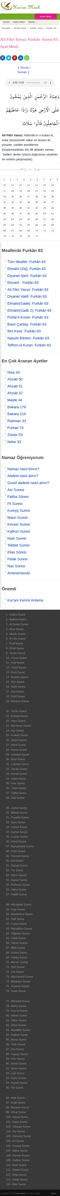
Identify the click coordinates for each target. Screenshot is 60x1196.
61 (20, 225)
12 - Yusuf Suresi (16, 667)
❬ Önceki (23, 67)
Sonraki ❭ (24, 72)
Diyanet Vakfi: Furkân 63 (27, 296)
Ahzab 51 (15, 386)
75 (20, 236)
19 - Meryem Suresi (17, 701)
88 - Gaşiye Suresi (17, 1054)
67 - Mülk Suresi (15, 947)
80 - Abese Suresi (16, 1015)
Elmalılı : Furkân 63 (22, 282)
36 (44, 202)
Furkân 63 (51, 28)
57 (44, 219)
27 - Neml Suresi (16, 744)
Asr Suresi (15, 490)
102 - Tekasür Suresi (18, 1126)
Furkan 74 (15, 428)
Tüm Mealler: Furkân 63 (26, 262)
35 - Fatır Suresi (15, 783)
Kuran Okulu (45, 16)
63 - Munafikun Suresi (19, 928)
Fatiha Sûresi (18, 497)
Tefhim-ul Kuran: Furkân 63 (29, 345)
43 (44, 208)
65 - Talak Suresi (16, 938)
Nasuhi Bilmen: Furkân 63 (28, 338)
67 (12, 230)
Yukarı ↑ (54, 1193)
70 (36, 230)
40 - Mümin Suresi (17, 812)
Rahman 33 (16, 421)
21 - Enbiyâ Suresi (17, 716)
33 (20, 202)
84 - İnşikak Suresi (17, 1034)
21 (36, 191)
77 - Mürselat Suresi (18, 1001)
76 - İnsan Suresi (16, 991)
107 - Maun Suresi (17, 1150)
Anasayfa (6, 28)
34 (28, 202)
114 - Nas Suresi (16, 1184)
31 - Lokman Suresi (17, 764)
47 (20, 213)
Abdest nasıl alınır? (22, 476)
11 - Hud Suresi (15, 662)
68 (20, 230)
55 (28, 219)
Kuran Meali (20, 1193)
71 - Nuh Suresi (15, 967)
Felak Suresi (17, 559)
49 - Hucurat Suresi (17, 856)
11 (12, 185)
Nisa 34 (13, 372)
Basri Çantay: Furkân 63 (26, 324)
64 (44, 225)
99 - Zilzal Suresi (16, 1112)
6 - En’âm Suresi (16, 638)
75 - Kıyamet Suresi (17, 986)
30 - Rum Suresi (15, 759)
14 (36, 185)
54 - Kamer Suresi (16, 880)
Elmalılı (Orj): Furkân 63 (26, 269)
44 (52, 208)
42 (36, 208)
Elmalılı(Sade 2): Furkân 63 (29, 310)
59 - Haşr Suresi (15, 909)
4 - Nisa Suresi (15, 629)
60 (12, 225)
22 (44, 191)
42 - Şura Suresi (15, 822)
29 (44, 196)
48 (28, 213)
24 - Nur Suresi (15, 730)
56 (36, 219)
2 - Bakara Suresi (16, 619)
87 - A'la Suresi (15, 1049)
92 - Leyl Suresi (15, 1073)
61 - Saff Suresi (15, 919)
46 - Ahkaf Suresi (16, 841)
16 (52, 185)
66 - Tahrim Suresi (17, 943)
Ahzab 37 (15, 393)
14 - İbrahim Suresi (17, 677)
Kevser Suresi (18, 524)
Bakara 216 (16, 414)
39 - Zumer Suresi (16, 808)
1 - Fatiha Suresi (16, 614)
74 (12, 236)
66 (4, 230)
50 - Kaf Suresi (15, 860)
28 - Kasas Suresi (16, 749)
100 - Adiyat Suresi (17, 1117)
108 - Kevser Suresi (17, 1155)
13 (28, 185)
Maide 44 (14, 400)
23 (52, 191)
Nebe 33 (14, 442)
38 (4, 208)
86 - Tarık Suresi (15, 1044)
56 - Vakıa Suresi (16, 889)
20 (28, 191)
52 (4, 219)
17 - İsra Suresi (15, 691)
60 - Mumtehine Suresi (19, 914)
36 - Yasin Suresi (16, 788)
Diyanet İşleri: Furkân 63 (26, 276)
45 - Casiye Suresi (17, 836)
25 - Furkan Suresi (17, 735)
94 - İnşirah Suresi (17, 1082)
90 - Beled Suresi (16, 1063)
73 (4, 236)
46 (12, 213)
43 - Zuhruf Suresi (16, 827)
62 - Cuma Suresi (16, 923)
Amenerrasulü (18, 573)
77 (36, 236)
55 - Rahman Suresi (18, 884)
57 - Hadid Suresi (16, 894)
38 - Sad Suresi (15, 797)
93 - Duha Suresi (16, 1078)
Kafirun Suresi (18, 531)
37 (52, 202)
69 (28, 230)
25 (12, 196)
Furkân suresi (36, 28)
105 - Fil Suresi (15, 1141)
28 (36, 196)
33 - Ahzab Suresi (16, 773)
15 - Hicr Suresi (15, 681)
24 (4, 196)
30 (52, 196)
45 (4, 213)
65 (52, 225)
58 (52, 219)
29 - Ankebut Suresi (17, 754)
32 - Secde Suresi (16, 769)
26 (20, 196)
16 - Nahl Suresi (15, 686)
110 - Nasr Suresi (16, 1165)
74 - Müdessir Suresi (18, 981)
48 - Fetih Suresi (16, 851)
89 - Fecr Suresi (15, 1058)
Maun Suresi (17, 517)
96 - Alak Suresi (15, 1097)
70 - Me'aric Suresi (17, 962)
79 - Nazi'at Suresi (17, 1010)
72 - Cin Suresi (15, 971)
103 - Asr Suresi (15, 1131)
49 (36, 213)
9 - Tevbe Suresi (15, 653)
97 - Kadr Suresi (15, 1102)
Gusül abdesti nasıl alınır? (28, 483)
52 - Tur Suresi (14, 870)
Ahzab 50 (15, 379)
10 (4, 185)
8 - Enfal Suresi (15, 648)
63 (36, 225)
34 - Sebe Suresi (16, 778)
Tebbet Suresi (18, 545)
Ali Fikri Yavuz (20, 28)
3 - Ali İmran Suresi (17, 624)
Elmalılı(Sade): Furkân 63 (27, 303)
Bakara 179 (16, 407)
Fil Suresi (14, 504)
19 (20, 191)
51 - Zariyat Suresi (17, 865)
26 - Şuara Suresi (16, 740)
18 (12, 191)
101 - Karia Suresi (16, 1121)
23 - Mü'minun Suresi (18, 725)
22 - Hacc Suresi (16, 720)
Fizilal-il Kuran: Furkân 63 (27, 317)
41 (28, 208)
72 (52, 230)
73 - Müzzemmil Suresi (19, 976)
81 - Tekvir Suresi (16, 1020)
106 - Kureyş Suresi (17, 1145)
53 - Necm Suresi (16, 875)
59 (4, 225)
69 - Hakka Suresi (16, 957)
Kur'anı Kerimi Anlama (25, 600)
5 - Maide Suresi (15, 634)
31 (4, 202)
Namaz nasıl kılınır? (23, 469)
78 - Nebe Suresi (16, 1006)
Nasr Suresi (16, 538)
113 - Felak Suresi (17, 1179)
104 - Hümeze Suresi (18, 1136)
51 (52, 213)
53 (12, 219)
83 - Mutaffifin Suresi (18, 1030)
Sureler (6, 22)
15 (44, 185)
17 (4, 191)
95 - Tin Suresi (14, 1087)
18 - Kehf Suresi (15, 696)
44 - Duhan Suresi (17, 832)
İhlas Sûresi (16, 552)
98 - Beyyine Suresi (17, 1107)
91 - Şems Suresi (16, 1068)
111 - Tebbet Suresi (17, 1169)
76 (28, 236)
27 (28, 196)
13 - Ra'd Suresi (15, 672)
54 (20, 219)
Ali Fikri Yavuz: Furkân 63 (27, 289)
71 (44, 230)
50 (44, 213)
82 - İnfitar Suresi (16, 1025)
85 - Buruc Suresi (16, 1039)
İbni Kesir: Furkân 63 (24, 331)
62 (28, 225)
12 (20, 185)
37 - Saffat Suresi (16, 793)
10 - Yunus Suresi (16, 658)
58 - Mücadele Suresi (18, 904)
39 (12, 208)
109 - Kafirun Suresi (18, 1160)
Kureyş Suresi (18, 510)
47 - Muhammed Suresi (20, 846)
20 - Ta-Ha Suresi (16, 711)
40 (20, 208)
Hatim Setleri (19, 22)
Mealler (31, 22)
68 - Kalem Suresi (16, 952)
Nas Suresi (16, 566)
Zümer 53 (15, 435)
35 (36, 202)
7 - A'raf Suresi (14, 643)
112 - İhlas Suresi (16, 1174)
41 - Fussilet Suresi (17, 817)
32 (12, 202)
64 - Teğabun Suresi (18, 933)
